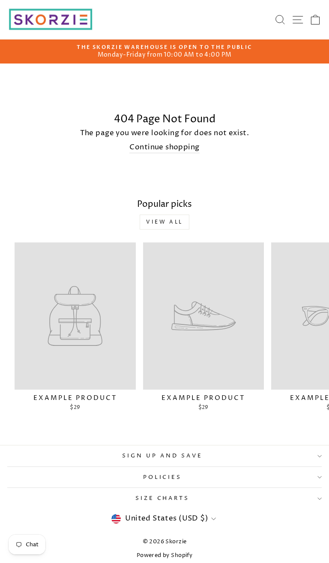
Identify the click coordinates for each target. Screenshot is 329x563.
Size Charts (162, 498)
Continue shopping (164, 147)
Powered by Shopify (164, 555)
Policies (162, 477)
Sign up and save (162, 456)
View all (164, 222)
